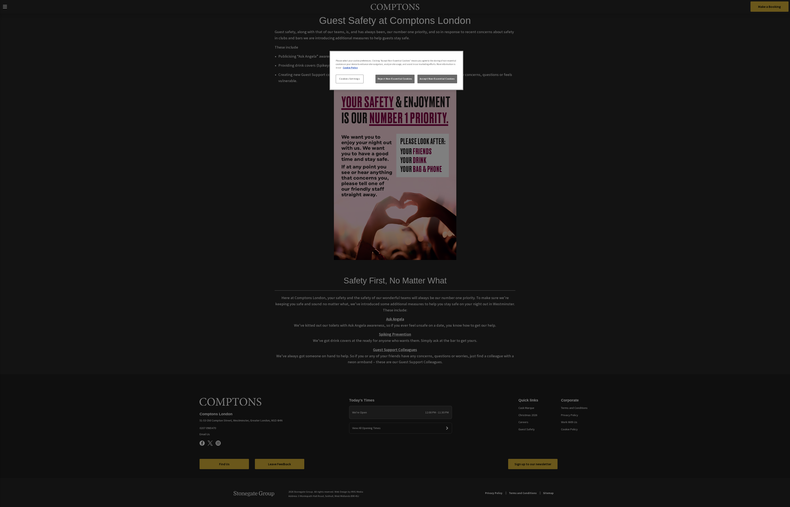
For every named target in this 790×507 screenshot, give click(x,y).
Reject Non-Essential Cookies (395, 78)
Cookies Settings (349, 78)
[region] (396, 70)
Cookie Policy (350, 67)
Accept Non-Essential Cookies (437, 78)
